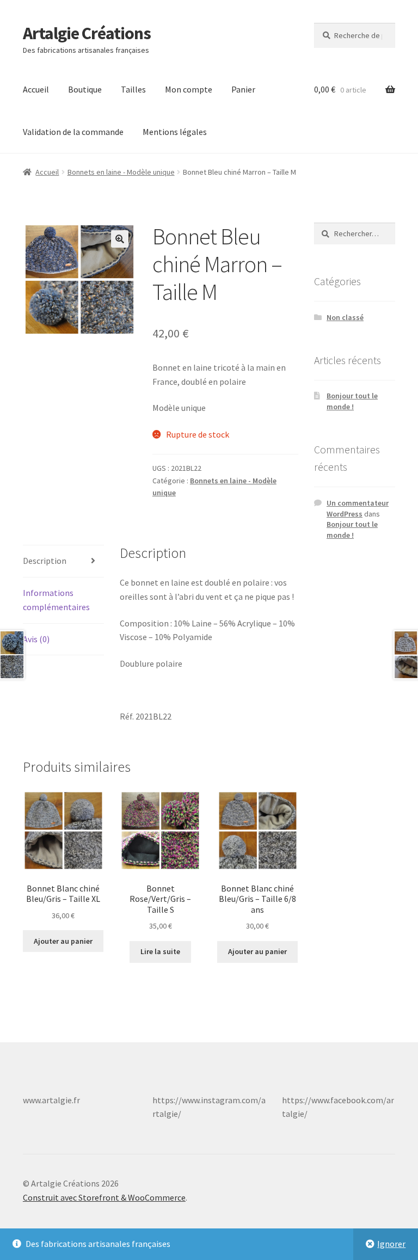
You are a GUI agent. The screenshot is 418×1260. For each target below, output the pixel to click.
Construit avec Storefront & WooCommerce (104, 1197)
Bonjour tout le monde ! (352, 401)
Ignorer (391, 1243)
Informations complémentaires (56, 599)
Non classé (345, 317)
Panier (243, 89)
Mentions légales (175, 131)
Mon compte (188, 89)
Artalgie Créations (87, 33)
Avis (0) (36, 639)
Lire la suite (160, 951)
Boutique (85, 89)
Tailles (133, 89)
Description (44, 560)
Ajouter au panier (63, 941)
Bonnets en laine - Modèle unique (121, 172)
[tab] (63, 561)
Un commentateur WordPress (358, 508)
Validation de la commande (73, 131)
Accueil (36, 89)
